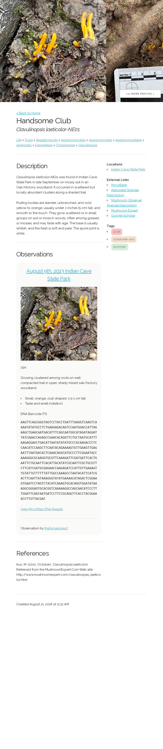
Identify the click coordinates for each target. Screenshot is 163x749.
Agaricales (24, 145)
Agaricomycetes (100, 140)
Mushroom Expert (124, 210)
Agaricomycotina (73, 140)
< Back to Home (28, 113)
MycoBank (119, 185)
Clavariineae (44, 145)
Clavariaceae (65, 145)
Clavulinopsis (87, 145)
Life (18, 140)
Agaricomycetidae (128, 140)
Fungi (29, 140)
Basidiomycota (47, 140)
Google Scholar (123, 215)
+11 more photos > (140, 93)
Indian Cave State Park (128, 169)
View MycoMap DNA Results (42, 509)
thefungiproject (56, 528)
